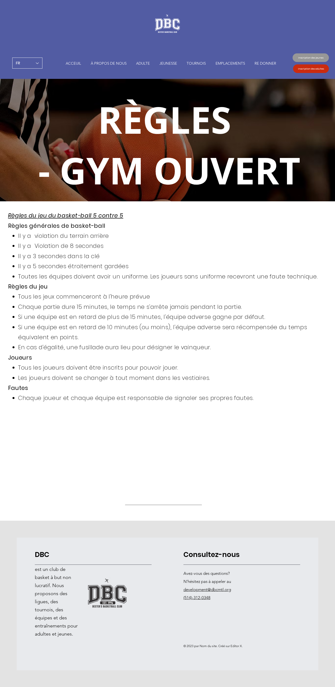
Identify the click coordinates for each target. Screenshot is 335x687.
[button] (168, 63)
